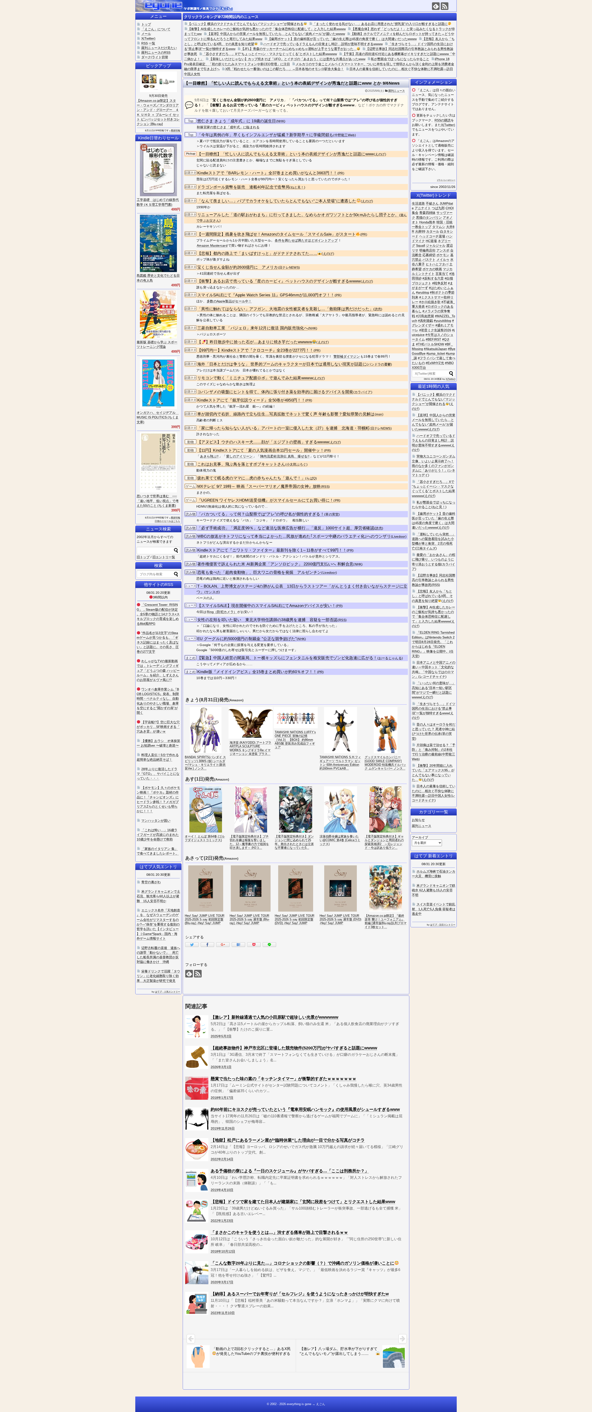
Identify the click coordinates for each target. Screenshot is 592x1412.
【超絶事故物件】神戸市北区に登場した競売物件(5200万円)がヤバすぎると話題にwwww (294, 1048)
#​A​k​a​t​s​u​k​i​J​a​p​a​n (435, 349)
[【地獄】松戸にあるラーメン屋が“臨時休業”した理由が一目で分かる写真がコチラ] (196, 1149)
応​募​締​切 (428, 255)
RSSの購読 (443, 120)
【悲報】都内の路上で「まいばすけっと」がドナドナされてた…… (257, 253)
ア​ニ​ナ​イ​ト (423, 208)
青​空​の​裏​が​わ (151, 882)
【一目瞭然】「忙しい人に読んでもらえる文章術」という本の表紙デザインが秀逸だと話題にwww (285, 154)
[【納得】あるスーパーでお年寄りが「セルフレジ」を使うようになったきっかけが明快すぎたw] (196, 1303)
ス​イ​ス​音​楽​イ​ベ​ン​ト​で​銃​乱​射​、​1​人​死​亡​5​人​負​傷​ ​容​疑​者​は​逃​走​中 (433, 909)
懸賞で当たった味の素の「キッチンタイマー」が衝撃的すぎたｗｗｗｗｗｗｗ (283, 1078)
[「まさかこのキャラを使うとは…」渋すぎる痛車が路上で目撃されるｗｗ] (196, 1241)
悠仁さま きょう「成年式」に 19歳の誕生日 (236, 121)
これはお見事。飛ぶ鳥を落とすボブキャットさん (241, 464)
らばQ (311, 478)
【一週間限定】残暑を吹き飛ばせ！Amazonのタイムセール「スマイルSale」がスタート (276, 234)
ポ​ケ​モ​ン (442, 255)
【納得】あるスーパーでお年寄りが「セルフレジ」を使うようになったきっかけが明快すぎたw (300, 1294)
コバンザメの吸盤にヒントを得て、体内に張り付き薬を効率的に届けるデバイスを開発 (275, 392)
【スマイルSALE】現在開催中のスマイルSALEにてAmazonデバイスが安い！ (266, 605)
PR (341, 173)
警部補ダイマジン (346, 356)
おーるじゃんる (390, 658)
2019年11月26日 (223, 1128)
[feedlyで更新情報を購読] (436, 6)
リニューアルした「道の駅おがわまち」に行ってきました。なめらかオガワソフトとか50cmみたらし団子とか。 (298, 215)
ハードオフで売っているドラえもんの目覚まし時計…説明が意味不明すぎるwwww (323, 44)
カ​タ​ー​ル (432, 231)
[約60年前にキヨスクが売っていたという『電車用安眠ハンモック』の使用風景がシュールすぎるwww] (196, 1118)
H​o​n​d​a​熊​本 (427, 222)
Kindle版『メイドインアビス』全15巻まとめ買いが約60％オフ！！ (257, 672)
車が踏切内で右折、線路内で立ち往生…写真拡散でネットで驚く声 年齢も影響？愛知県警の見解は (286, 414)
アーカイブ (420, 837)
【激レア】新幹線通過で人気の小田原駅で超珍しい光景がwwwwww (274, 1017)
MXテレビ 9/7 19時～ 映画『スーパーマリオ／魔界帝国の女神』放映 (259, 486)
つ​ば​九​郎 (438, 208)
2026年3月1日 (221, 1067)
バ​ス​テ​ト (428, 259)
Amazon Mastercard (212, 245)
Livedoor (398, 536)
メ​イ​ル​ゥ (442, 259)
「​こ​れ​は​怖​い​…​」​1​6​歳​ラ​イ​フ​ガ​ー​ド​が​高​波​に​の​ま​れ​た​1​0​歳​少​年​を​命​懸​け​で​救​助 (158, 834)
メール (146, 34)
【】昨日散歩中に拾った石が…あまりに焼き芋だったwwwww (254, 342)
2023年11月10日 (223, 1313)
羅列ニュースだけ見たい (159, 48)
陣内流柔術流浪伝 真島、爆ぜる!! (284, 456)
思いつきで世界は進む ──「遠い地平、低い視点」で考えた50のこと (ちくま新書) (158, 500)
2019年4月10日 (222, 1190)
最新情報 (175, 130)
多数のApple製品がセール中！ (229, 301)
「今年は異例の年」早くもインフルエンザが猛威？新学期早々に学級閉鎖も (265, 135)
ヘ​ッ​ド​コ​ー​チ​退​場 (432, 236)
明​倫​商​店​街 (427, 250)
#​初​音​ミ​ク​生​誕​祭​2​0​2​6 (435, 330)
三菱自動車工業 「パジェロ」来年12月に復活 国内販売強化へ (252, 328)
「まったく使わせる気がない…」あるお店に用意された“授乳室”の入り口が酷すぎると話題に (380, 24)
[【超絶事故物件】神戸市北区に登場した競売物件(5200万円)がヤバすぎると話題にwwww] (196, 1057)
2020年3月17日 (222, 1282)
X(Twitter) (448, 125)
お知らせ (418, 820)
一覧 (152, 43)
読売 (378, 309)
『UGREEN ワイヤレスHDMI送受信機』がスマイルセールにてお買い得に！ (265, 500)
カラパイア (363, 392)
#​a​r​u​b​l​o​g (422, 292)
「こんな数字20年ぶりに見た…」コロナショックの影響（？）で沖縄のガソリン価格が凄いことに (302, 1263)
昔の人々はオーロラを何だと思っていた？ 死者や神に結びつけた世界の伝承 (433, 729)
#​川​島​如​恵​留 (425, 316)
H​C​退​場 (431, 241)
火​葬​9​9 (420, 231)
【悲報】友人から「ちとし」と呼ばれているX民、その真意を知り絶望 (432, 596)
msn (379, 414)
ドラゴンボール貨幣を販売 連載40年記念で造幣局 (243, 187)
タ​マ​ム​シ (438, 227)
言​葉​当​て (441, 274)
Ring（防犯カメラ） (222, 612)
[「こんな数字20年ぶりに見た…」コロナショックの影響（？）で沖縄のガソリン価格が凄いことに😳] (196, 1272)
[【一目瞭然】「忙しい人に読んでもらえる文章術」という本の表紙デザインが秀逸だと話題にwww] (238, 944)
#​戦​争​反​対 (439, 283)
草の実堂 (332, 514)
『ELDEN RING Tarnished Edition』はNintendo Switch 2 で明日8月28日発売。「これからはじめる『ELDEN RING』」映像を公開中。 (433, 642)
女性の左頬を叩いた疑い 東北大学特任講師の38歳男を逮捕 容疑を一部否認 (267, 620)
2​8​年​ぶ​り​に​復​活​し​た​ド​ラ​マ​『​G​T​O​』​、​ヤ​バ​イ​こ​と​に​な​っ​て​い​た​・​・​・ (158, 773)
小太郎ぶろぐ (296, 464)
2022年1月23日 (222, 1220)
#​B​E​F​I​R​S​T (433, 339)
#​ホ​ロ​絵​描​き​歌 (430, 302)
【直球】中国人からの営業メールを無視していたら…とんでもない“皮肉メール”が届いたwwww (276, 34)
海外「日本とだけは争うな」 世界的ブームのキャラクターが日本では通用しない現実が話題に (282, 364)
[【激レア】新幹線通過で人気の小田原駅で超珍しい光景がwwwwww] (196, 1026)
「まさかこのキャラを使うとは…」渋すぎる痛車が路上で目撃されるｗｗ (279, 1232)
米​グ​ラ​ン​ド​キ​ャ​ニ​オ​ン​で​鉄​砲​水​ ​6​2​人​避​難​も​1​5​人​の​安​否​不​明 (433, 890)
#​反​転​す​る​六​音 (433, 278)
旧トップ (143, 557)
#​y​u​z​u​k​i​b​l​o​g (442, 320)
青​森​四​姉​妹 (427, 212)
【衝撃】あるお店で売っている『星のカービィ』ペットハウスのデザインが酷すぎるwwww (279, 281)
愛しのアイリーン (239, 456)
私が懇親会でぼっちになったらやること (400, 59)
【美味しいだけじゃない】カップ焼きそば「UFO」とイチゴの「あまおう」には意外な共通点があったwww (287, 59)
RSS (325, 486)
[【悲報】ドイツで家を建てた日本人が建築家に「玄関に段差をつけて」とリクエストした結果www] (196, 1211)
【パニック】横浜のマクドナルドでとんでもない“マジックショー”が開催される (245, 24)
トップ (146, 24)
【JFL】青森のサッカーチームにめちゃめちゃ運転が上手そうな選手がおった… (299, 49)
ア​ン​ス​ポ (442, 250)
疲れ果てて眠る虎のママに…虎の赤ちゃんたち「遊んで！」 (251, 478)
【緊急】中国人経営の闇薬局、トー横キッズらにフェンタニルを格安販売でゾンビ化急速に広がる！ (287, 658)
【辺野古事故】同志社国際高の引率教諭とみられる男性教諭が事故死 (433, 580)
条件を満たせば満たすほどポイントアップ (306, 240)
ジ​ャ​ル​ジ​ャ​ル (435, 245)
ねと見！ (297, 187)
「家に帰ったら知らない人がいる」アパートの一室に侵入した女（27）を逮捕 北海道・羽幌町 (283, 428)
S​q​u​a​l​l (420, 245)
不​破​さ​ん (432, 203)
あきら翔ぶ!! (209, 456)
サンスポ (212, 592)
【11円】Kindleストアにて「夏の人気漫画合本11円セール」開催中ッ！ (260, 450)
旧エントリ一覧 (163, 557)
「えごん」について (155, 29)
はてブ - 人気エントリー (167, 991)
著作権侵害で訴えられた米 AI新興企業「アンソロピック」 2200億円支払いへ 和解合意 (275, 564)
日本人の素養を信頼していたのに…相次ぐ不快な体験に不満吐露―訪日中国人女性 (433, 790)
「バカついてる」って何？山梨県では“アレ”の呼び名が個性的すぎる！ (260, 514)
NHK (280, 121)
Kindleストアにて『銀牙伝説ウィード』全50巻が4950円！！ (251, 400)
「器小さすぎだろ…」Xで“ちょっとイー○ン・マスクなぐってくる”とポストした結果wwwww (270, 54)
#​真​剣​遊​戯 (425, 320)
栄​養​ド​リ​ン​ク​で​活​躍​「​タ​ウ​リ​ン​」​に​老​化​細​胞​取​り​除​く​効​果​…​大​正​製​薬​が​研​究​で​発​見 (158, 976)
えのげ (380, 154)
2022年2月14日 (222, 1159)
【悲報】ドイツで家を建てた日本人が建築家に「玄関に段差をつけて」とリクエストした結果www (303, 1201)
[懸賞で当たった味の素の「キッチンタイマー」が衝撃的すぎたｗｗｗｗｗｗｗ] (196, 1088)
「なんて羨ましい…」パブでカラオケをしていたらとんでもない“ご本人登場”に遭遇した (276, 201)
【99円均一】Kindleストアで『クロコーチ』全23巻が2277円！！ (255, 350)
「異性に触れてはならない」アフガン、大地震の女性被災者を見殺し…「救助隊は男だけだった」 (285, 309)
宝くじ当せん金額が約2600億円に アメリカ (237, 267)
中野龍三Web (345, 135)
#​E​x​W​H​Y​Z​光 (435, 363)
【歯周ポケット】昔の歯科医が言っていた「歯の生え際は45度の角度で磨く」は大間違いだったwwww (342, 39)
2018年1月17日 (222, 1098)
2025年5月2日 (221, 1036)
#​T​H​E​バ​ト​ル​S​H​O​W (430, 344)
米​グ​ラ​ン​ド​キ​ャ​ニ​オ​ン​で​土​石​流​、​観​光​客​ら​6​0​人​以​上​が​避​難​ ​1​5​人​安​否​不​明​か (158, 896)
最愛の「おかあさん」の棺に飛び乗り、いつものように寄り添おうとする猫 (433, 559)
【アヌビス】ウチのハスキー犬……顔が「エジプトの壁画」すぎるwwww (263, 442)
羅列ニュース (396, 90)
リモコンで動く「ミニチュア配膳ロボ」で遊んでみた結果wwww (255, 378)
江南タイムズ (426, 548)
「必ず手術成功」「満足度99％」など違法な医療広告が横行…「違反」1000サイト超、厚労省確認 (285, 528)
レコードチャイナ (432, 676)
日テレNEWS (289, 267)
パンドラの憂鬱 (379, 364)
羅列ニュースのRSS (155, 52)
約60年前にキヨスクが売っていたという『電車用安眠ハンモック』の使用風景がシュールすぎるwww (305, 1109)
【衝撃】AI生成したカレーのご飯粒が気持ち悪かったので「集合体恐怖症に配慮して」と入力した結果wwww (267, 29)
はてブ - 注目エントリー (442, 924)
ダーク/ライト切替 (154, 57)
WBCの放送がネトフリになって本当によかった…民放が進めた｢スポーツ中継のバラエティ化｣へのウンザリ (294, 536)
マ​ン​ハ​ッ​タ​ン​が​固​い (155, 820)
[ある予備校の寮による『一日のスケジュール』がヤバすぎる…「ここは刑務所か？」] (196, 1180)
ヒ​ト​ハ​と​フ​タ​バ (437, 264)
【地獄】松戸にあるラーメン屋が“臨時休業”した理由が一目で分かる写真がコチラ (288, 1140)
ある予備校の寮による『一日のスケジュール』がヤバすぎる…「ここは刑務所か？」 (290, 1171)
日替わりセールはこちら (167, 521)
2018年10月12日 (223, 1251)
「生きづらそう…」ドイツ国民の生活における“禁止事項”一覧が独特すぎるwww (433, 708)
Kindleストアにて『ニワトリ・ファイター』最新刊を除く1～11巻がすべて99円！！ (272, 550)
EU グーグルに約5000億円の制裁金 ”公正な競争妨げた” (247, 639)
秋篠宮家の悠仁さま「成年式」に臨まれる (228, 127)
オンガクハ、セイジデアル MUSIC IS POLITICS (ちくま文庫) (158, 417)
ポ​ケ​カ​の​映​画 (432, 269)
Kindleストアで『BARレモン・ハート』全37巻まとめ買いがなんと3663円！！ (267, 173)
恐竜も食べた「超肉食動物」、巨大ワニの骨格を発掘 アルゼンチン (259, 572)
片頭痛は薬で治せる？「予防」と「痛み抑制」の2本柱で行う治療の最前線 (433, 749)
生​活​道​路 (418, 203)
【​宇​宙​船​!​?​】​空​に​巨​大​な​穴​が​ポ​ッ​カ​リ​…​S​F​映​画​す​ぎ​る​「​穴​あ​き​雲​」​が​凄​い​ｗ (158, 726)
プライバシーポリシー (446, 180)
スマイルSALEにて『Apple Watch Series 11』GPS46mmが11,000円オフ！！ (266, 295)
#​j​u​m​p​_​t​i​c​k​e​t (435, 353)
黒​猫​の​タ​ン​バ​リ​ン (429, 217)
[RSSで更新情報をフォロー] (444, 6)
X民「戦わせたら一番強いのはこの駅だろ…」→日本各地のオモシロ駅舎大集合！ (284, 69)
